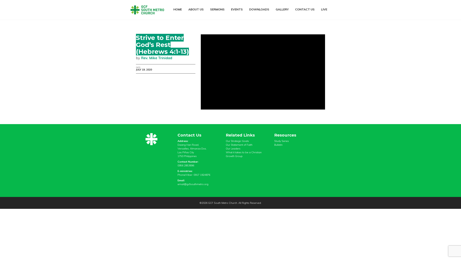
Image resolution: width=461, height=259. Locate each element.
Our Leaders (233, 148)
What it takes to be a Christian (244, 152)
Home (177, 9)
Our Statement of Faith (239, 144)
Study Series (281, 141)
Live (324, 9)
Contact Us (305, 9)
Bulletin (278, 144)
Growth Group (234, 156)
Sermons (217, 9)
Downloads (259, 9)
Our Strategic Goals (237, 141)
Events (237, 9)
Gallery (282, 9)
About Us (196, 9)
